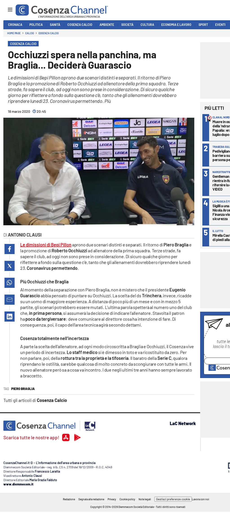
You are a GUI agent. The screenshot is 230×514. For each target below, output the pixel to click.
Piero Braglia (23, 389)
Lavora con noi (200, 499)
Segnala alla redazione (91, 499)
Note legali (145, 499)
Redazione (69, 499)
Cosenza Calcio (48, 33)
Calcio (29, 33)
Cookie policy (127, 499)
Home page (14, 33)
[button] (9, 249)
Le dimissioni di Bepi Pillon (45, 244)
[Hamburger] (6, 7)
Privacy (112, 499)
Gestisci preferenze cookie (173, 499)
